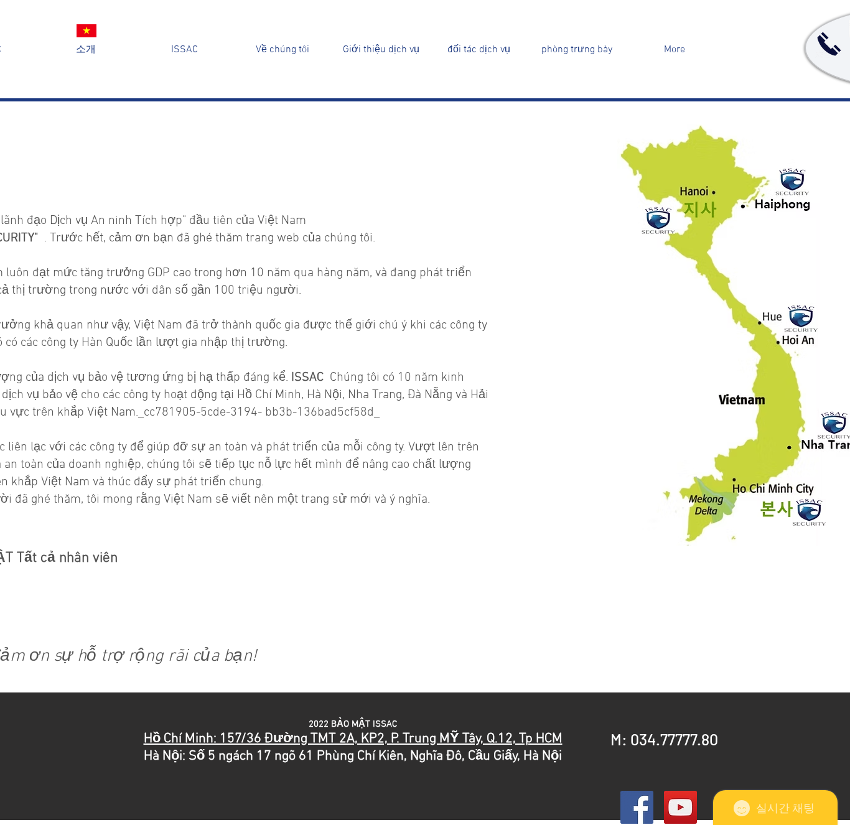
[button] (282, 49)
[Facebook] (636, 807)
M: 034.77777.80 (664, 739)
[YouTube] (680, 807)
